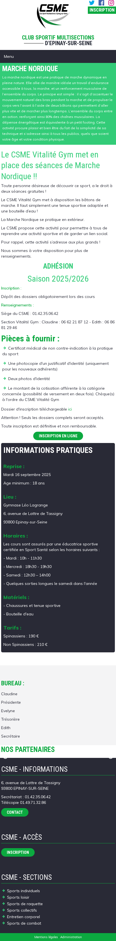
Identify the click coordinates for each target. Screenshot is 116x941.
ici (70, 409)
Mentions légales (46, 937)
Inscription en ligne (58, 436)
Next (110, 757)
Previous (5, 757)
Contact (15, 812)
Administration (71, 937)
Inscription (102, 10)
